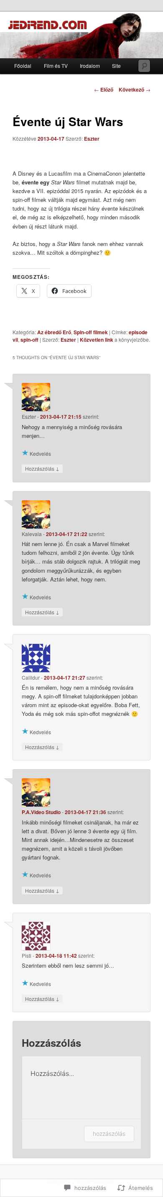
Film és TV (56, 65)
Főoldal (22, 65)
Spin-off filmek (91, 332)
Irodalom (90, 65)
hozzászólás (109, 1133)
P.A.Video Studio (41, 812)
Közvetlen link (97, 339)
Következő (134, 89)
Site (116, 65)
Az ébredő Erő (54, 332)
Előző (103, 89)
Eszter (91, 138)
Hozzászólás (42, 468)
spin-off (29, 339)
